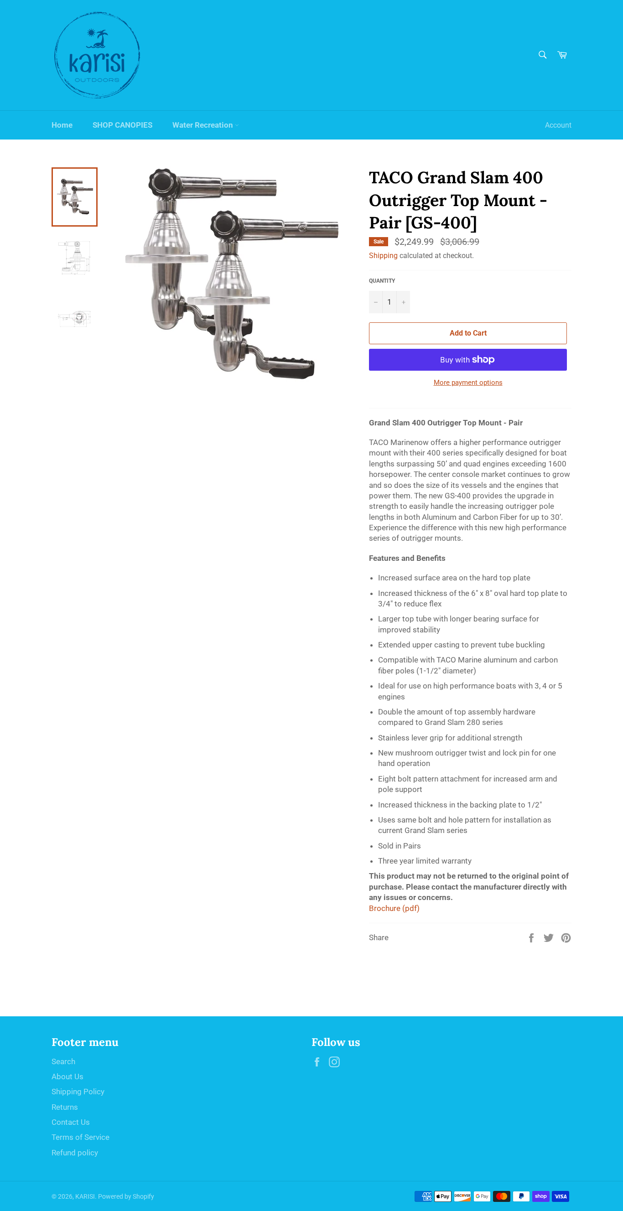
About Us (67, 1076)
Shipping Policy (78, 1091)
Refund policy (75, 1152)
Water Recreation (203, 124)
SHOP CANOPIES (122, 124)
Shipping (383, 255)
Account (558, 125)
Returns (65, 1107)
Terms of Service (80, 1137)
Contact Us (71, 1122)
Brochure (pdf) (394, 908)
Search (63, 1061)
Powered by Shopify (126, 1196)
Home (62, 124)
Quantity (382, 281)
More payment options (468, 382)
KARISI (85, 1196)
